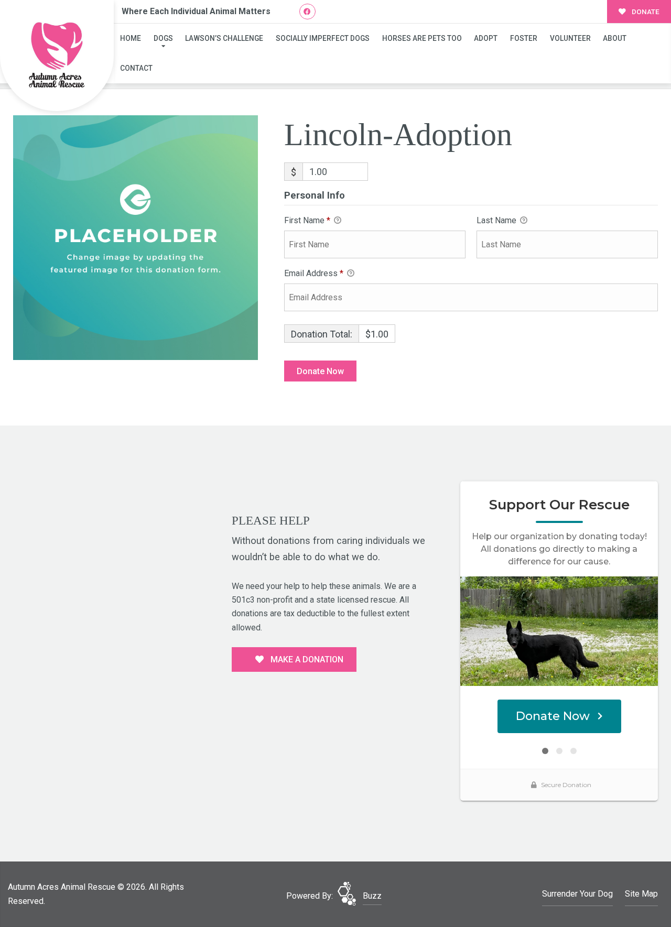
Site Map (641, 894)
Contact (136, 68)
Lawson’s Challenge (224, 38)
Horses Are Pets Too (422, 38)
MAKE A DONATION (305, 659)
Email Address (313, 273)
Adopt (485, 38)
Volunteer (570, 38)
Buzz (372, 896)
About (614, 38)
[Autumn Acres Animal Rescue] (57, 55)
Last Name (497, 220)
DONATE (644, 11)
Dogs (163, 38)
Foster (523, 38)
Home (130, 38)
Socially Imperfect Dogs (323, 38)
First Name (307, 220)
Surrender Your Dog (577, 894)
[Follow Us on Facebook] (307, 12)
